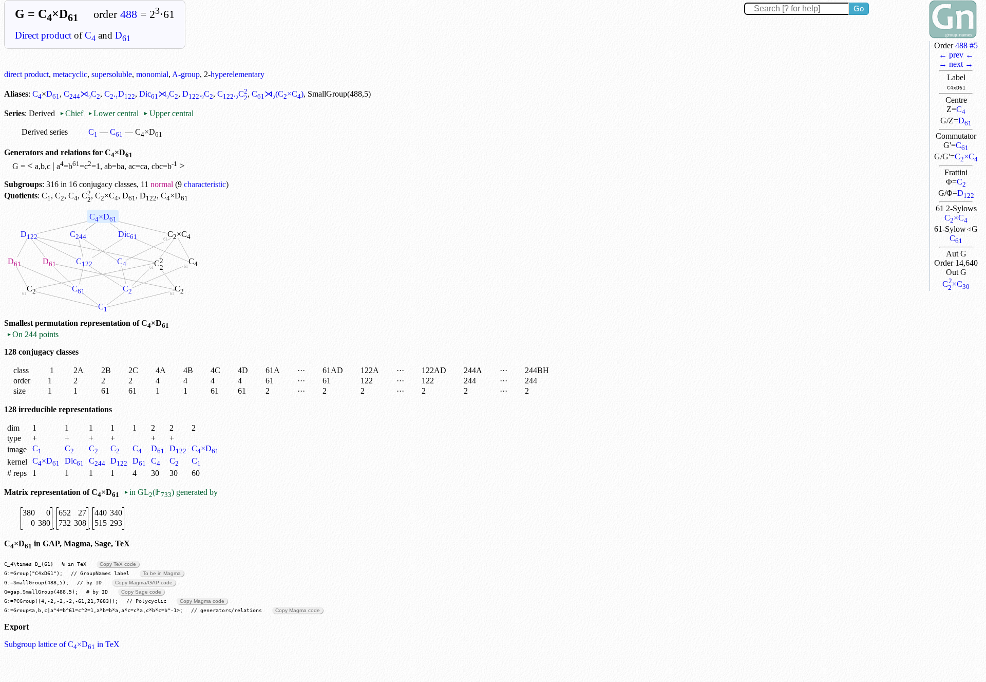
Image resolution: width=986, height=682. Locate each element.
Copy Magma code (202, 601)
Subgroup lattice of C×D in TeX (62, 644)
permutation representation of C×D (102, 323)
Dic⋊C (158, 93)
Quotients (20, 195)
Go (859, 8)
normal (161, 184)
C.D (119, 93)
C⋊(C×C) (278, 93)
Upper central (168, 113)
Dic (127, 234)
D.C (197, 93)
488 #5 (966, 45)
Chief (72, 113)
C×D (103, 217)
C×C (966, 156)
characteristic (205, 184)
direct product (26, 74)
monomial (152, 74)
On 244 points (33, 334)
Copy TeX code (118, 564)
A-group (186, 74)
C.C (232, 93)
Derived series (45, 131)
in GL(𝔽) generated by (171, 492)
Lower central (113, 113)
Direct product (43, 35)
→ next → (956, 64)
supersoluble (111, 74)
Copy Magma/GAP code (144, 582)
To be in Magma (162, 573)
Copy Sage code (141, 592)
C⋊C (82, 93)
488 (128, 14)
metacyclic (70, 74)
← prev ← (956, 54)
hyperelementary (237, 74)
